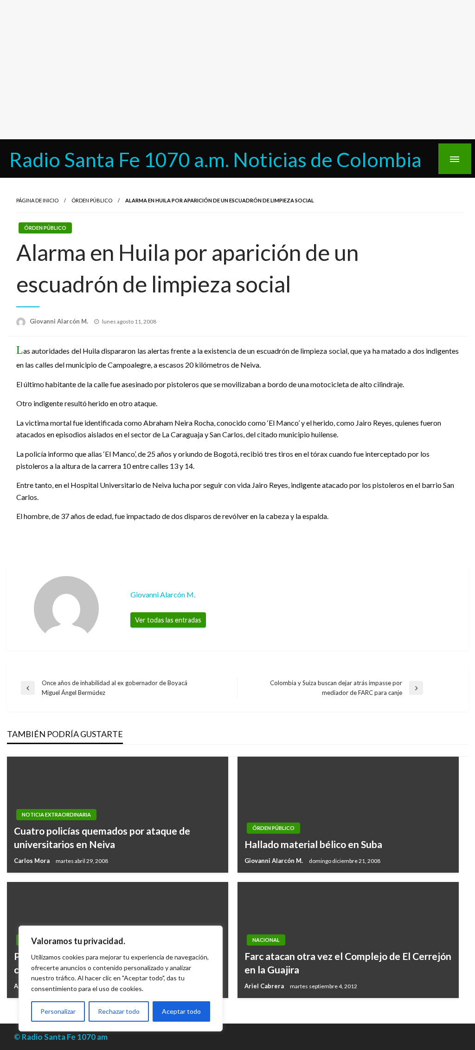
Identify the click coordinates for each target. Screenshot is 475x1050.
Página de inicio (37, 200)
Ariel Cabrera (264, 986)
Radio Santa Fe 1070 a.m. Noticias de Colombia (215, 159)
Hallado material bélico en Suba (313, 844)
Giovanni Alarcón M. (60, 321)
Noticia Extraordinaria (56, 814)
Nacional (266, 940)
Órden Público (91, 200)
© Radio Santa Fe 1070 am (61, 1037)
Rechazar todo (119, 1011)
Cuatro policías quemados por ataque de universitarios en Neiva (102, 837)
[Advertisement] (237, 70)
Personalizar (58, 1011)
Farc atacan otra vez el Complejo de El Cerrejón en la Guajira (347, 962)
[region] (121, 978)
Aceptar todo (181, 1011)
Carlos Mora (32, 860)
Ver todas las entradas (168, 620)
